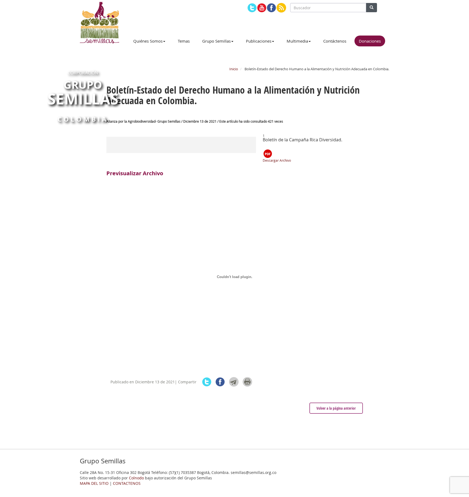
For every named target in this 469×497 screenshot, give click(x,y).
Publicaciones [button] (258, 41)
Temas (184, 41)
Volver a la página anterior (336, 408)
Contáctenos (334, 41)
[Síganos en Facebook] (271, 7)
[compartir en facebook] (220, 382)
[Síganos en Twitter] (252, 7)
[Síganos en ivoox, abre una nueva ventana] (281, 7)
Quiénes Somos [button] (148, 41)
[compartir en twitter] (206, 382)
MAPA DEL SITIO (94, 483)
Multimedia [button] (297, 41)
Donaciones (370, 41)
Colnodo (136, 477)
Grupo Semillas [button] (216, 41)
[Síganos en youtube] (262, 7)
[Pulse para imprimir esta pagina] (247, 382)
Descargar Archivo (277, 160)
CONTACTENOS (127, 483)
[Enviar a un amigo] (234, 382)
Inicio (233, 68)
